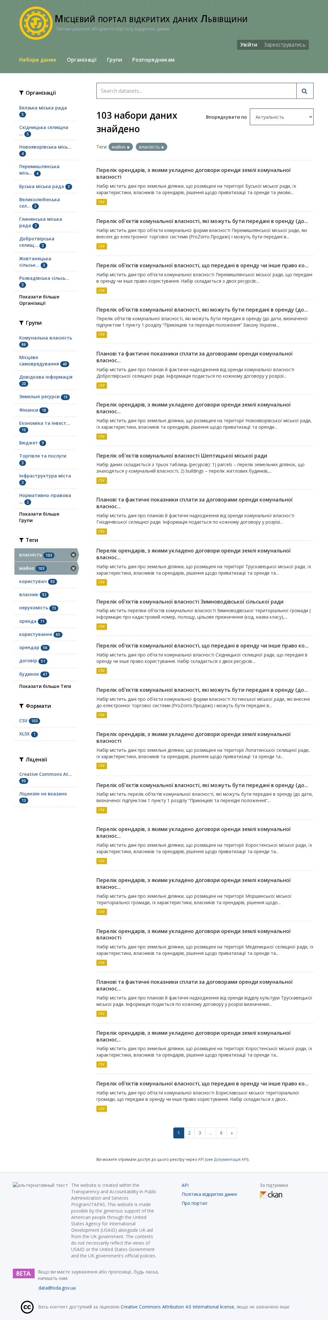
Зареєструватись (285, 44)
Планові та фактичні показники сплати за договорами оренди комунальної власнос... (194, 357)
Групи (114, 59)
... (210, 1133)
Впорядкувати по (227, 117)
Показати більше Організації (39, 300)
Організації (82, 59)
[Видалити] (128, 147)
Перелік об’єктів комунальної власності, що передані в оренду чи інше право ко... (202, 265)
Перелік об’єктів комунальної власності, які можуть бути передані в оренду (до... (202, 309)
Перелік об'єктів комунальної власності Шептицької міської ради (181, 455)
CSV (101, 202)
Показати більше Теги (45, 686)
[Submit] (305, 91)
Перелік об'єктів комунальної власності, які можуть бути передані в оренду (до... (202, 221)
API (201, 1159)
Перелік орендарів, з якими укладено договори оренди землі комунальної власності (193, 173)
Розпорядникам (153, 59)
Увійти (249, 44)
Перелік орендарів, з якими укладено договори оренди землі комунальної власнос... (193, 408)
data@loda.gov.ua (57, 1288)
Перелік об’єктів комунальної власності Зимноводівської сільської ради (189, 601)
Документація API (230, 1159)
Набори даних (38, 59)
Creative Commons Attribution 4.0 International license (177, 1307)
